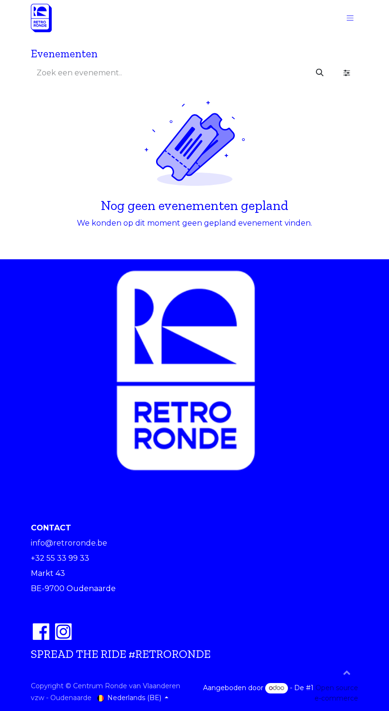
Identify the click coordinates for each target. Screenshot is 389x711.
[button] (346, 672)
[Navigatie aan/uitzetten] (350, 18)
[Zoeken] (320, 73)
